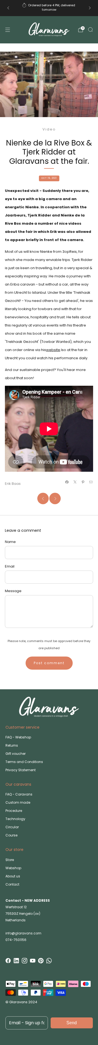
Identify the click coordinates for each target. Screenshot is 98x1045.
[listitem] (49, 8)
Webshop (13, 868)
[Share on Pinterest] (83, 482)
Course (11, 835)
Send (71, 1022)
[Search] (90, 29)
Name (10, 541)
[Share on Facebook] (67, 482)
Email (9, 566)
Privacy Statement (20, 770)
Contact (12, 884)
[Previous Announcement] (8, 8)
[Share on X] (75, 482)
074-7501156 (15, 939)
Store (9, 859)
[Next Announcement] (90, 8)
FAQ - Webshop (18, 737)
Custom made (17, 802)
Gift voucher (15, 753)
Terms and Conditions (24, 761)
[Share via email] (91, 482)
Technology (15, 819)
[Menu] (7, 29)
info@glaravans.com (23, 933)
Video (49, 129)
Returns (11, 745)
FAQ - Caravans (18, 794)
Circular (12, 827)
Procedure (13, 810)
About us (12, 876)
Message (13, 590)
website (53, 349)
